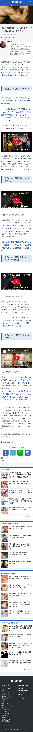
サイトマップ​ (22, 692)
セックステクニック (7, 696)
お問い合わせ (22, 698)
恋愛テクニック (5, 690)
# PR (3, 460)
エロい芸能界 (5, 711)
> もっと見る (28, 516)
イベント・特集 (5, 688)
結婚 (2, 702)
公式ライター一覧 (23, 690)
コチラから (12, 442)
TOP (2, 5)
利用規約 (20, 694)
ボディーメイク (9, 5)
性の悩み (4, 700)
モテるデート (5, 694)
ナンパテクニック (6, 692)
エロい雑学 (4, 715)
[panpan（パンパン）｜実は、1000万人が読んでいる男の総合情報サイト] (16, 2)
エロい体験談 (5, 713)
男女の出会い (5, 698)
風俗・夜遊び (5, 721)
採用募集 (20, 688)
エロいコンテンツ (6, 719)
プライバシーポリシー (24, 696)
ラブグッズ (4, 707)
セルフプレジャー (6, 705)
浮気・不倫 (4, 703)
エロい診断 (4, 717)
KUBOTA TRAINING (6, 41)
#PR (16, 5)
